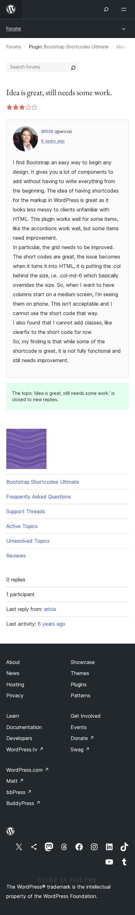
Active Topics (22, 526)
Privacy (15, 695)
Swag (80, 749)
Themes (80, 673)
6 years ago (53, 141)
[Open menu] (125, 9)
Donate (82, 738)
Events (79, 727)
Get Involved (86, 716)
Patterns (80, 695)
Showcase (83, 662)
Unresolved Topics (28, 541)
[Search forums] (73, 67)
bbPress (19, 792)
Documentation (24, 727)
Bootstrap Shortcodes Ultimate (76, 46)
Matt (15, 781)
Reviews (16, 556)
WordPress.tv (25, 749)
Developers (19, 738)
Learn (12, 716)
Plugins (79, 684)
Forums (13, 28)
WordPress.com (27, 770)
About (13, 662)
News (12, 673)
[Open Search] (106, 9)
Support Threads (25, 511)
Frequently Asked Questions (38, 496)
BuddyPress (23, 803)
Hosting (15, 684)
